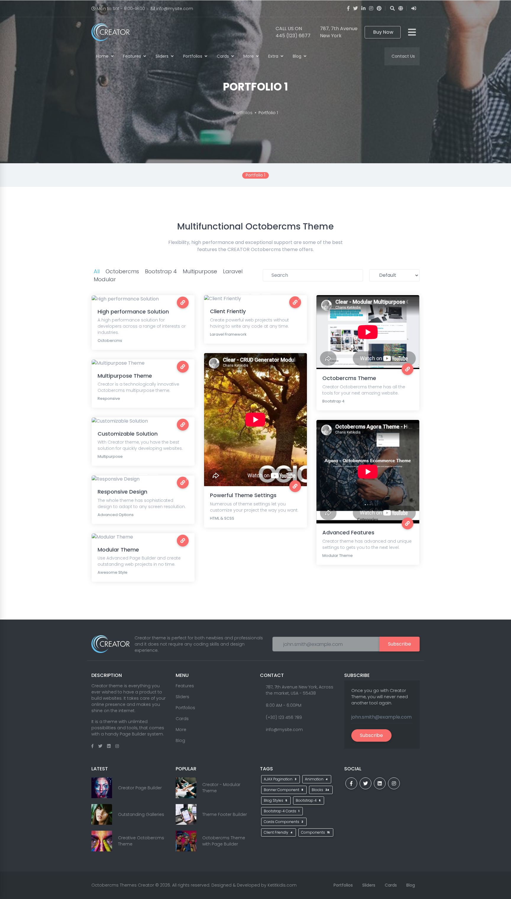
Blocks (320, 789)
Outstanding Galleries (141, 814)
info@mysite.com (174, 9)
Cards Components (283, 821)
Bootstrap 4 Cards (281, 811)
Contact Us (403, 56)
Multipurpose (200, 271)
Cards (223, 56)
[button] (211, 298)
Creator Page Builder (140, 788)
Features (132, 56)
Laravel (232, 271)
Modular (105, 279)
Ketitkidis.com (282, 885)
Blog (298, 56)
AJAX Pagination (280, 779)
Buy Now (383, 32)
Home (103, 56)
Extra (273, 56)
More (249, 56)
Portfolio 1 (268, 113)
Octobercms (122, 271)
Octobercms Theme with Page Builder (223, 841)
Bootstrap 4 (161, 271)
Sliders (163, 56)
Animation (316, 779)
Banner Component (283, 789)
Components (315, 832)
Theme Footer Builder (224, 814)
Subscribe (399, 644)
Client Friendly (278, 832)
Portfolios (193, 56)
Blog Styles (275, 800)
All (97, 271)
